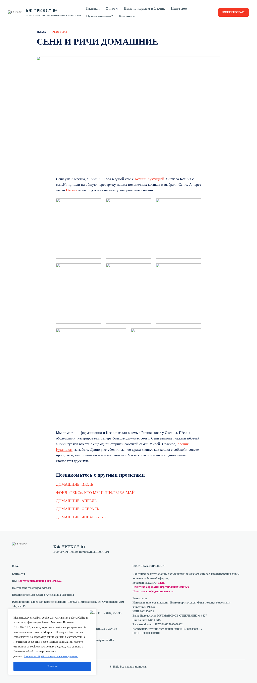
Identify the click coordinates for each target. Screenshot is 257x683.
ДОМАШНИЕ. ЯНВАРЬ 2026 (81, 517)
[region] (52, 642)
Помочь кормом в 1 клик (144, 8)
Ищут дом (179, 8)
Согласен (52, 666)
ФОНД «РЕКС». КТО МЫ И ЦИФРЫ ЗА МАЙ (95, 492)
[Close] (92, 612)
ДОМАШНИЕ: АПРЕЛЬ (76, 501)
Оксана (71, 190)
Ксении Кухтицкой (149, 179)
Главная (93, 8)
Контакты (127, 16)
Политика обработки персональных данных (161, 586)
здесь (161, 582)
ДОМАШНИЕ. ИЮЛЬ (74, 484)
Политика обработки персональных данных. (51, 656)
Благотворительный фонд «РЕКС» (40, 580)
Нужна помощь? (99, 16)
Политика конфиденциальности (153, 591)
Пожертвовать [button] (233, 12)
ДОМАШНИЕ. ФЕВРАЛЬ (77, 509)
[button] (117, 9)
